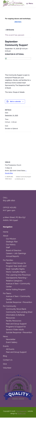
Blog (5, 356)
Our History (11, 244)
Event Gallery (11, 342)
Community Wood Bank (16, 309)
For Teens (7, 293)
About (5, 236)
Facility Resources (13, 321)
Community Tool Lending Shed (19, 312)
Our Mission (11, 239)
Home (5, 232)
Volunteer (7, 368)
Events (6, 346)
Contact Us (7, 360)
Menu (31, 3)
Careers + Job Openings (16, 253)
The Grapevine (21, 411)
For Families (8, 260)
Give (5, 364)
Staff (8, 247)
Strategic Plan (12, 242)
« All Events (9, 30)
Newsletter (10, 339)
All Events (10, 349)
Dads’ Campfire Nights (15, 269)
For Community (9, 306)
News (5, 336)
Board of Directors (13, 250)
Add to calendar (15, 101)
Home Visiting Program (15, 289)
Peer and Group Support (16, 324)
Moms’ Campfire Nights (16, 272)
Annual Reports (12, 256)
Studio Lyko (22, 413)
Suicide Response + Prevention (19, 302)
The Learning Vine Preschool (18, 275)
